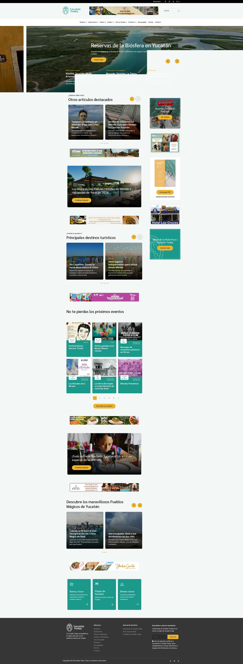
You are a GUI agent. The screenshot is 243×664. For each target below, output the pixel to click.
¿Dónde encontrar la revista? (165, 197)
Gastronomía (98, 632)
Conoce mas (72, 63)
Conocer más (165, 248)
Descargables (142, 22)
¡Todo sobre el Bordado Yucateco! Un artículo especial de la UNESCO (102, 458)
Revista (151, 22)
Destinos (82, 22)
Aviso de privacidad (129, 632)
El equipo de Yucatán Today (132, 634)
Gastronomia (92, 22)
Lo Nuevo (158, 22)
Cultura (102, 22)
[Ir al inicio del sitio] (71, 14)
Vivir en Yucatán (120, 22)
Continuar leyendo (81, 200)
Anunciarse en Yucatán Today (132, 629)
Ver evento (165, 117)
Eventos (109, 22)
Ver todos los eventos (104, 406)
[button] (168, 61)
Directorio (131, 22)
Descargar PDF (165, 192)
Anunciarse (157, 1)
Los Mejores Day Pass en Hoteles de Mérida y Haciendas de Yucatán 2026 (101, 190)
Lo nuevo (97, 651)
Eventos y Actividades (101, 637)
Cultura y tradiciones (100, 634)
